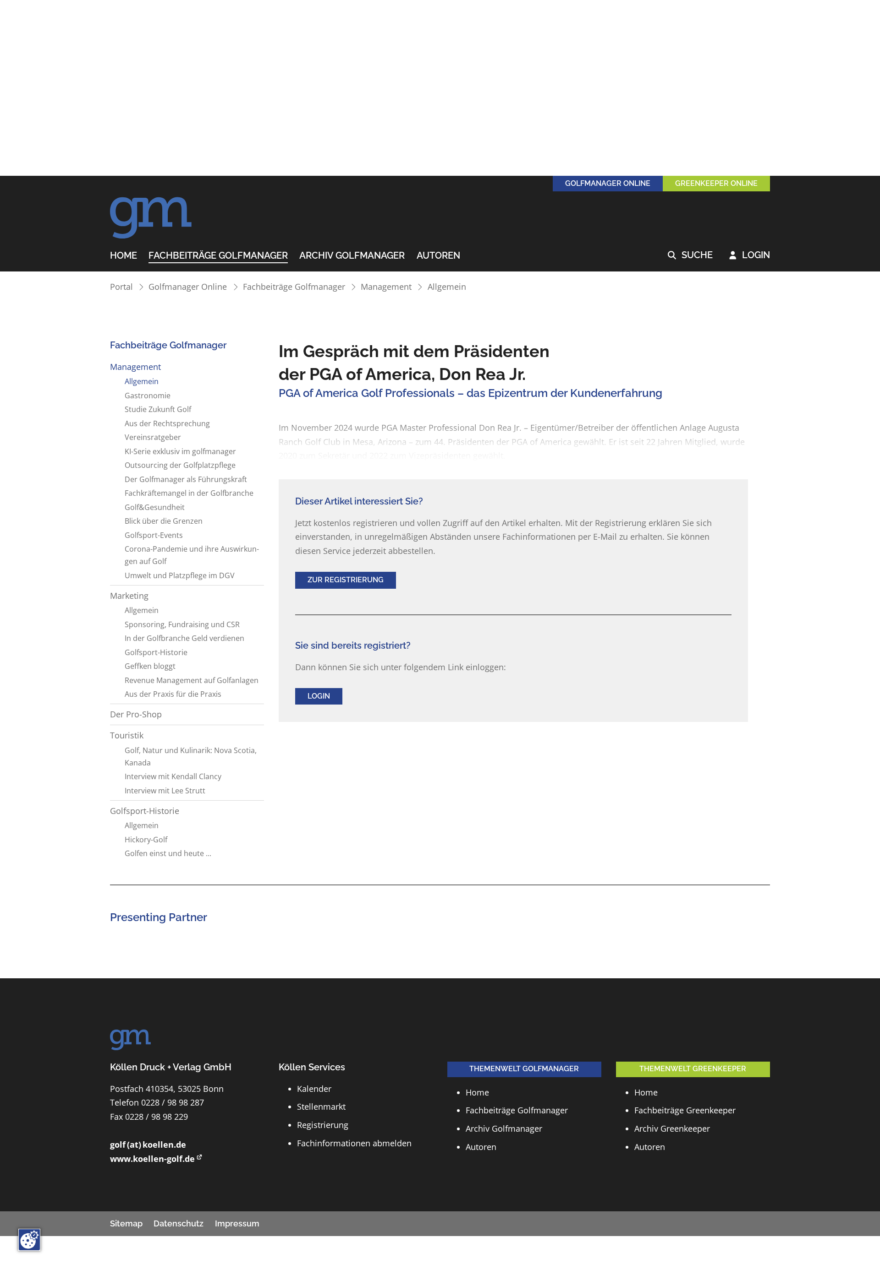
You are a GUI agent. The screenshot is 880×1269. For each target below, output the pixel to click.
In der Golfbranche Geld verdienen (184, 638)
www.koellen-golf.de (152, 1158)
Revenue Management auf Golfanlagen (191, 680)
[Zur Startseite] (151, 212)
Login (749, 255)
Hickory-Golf (146, 840)
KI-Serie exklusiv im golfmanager (180, 451)
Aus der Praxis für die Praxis (173, 694)
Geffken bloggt (150, 666)
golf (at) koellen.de (148, 1144)
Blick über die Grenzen (164, 521)
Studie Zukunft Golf (158, 409)
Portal (121, 286)
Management (386, 286)
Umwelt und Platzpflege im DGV (180, 575)
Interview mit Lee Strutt (165, 791)
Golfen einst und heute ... (168, 853)
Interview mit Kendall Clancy (173, 776)
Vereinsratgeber (153, 437)
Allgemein (447, 286)
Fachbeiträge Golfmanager (218, 256)
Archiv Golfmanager (352, 256)
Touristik (126, 735)
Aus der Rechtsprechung (167, 423)
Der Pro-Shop (136, 714)
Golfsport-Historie (156, 652)
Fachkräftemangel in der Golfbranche (189, 493)
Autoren (438, 256)
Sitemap (126, 1223)
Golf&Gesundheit (155, 507)
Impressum (237, 1223)
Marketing (129, 595)
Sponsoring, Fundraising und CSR (182, 624)
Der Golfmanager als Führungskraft (186, 479)
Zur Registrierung (346, 579)
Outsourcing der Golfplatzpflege (180, 465)
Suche (690, 255)
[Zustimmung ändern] (29, 1240)
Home (123, 256)
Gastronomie (147, 395)
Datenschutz (179, 1223)
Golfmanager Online (187, 286)
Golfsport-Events (154, 535)
